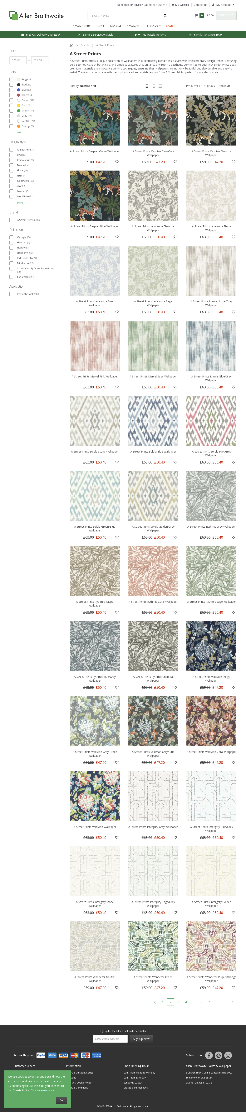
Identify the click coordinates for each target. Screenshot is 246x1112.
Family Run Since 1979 (207, 34)
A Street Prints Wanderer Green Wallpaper (153, 979)
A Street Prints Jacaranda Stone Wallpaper (211, 228)
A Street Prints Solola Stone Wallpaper (95, 451)
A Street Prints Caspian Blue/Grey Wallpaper (153, 153)
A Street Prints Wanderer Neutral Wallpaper (94, 979)
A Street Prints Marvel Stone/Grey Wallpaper (211, 303)
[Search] (165, 15)
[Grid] (146, 86)
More (20, 132)
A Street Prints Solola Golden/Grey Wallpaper (153, 528)
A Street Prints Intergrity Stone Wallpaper (95, 904)
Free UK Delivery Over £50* (42, 34)
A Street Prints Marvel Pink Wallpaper (95, 376)
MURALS (115, 25)
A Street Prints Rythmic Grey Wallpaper (211, 526)
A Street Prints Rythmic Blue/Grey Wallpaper (95, 678)
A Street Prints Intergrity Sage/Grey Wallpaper (153, 904)
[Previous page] (154, 1002)
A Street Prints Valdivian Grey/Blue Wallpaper (153, 753)
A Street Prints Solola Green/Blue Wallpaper (94, 528)
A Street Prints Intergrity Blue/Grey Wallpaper (211, 829)
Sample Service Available (97, 34)
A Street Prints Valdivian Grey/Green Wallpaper (95, 753)
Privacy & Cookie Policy (78, 1082)
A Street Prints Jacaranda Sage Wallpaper (153, 303)
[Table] (160, 86)
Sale (169, 25)
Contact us (200, 5)
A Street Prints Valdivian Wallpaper (95, 827)
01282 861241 (158, 5)
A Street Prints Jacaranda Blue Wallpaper (94, 303)
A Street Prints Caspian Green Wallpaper (95, 151)
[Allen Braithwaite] (36, 15)
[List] (153, 86)
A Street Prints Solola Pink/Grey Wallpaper (211, 453)
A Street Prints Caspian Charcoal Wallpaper (211, 153)
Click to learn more (42, 1090)
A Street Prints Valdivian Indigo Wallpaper (211, 678)
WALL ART (134, 25)
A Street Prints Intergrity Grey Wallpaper (153, 827)
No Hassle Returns (153, 34)
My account (223, 5)
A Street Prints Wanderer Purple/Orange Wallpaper (211, 979)
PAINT (100, 25)
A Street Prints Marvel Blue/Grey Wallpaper (211, 378)
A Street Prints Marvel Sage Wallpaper (153, 376)
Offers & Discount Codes (79, 1072)
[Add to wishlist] (117, 162)
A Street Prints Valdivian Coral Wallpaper (211, 752)
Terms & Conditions (77, 1087)
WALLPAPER (81, 25)
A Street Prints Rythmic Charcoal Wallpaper (153, 678)
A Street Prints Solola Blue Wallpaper (153, 451)
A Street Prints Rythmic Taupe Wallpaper (94, 603)
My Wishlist (181, 5)
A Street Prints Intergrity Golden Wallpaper (211, 904)
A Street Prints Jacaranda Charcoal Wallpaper (153, 228)
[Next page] (232, 1002)
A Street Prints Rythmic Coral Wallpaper (153, 601)
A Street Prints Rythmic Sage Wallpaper (211, 601)
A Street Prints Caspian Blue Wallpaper (95, 226)
